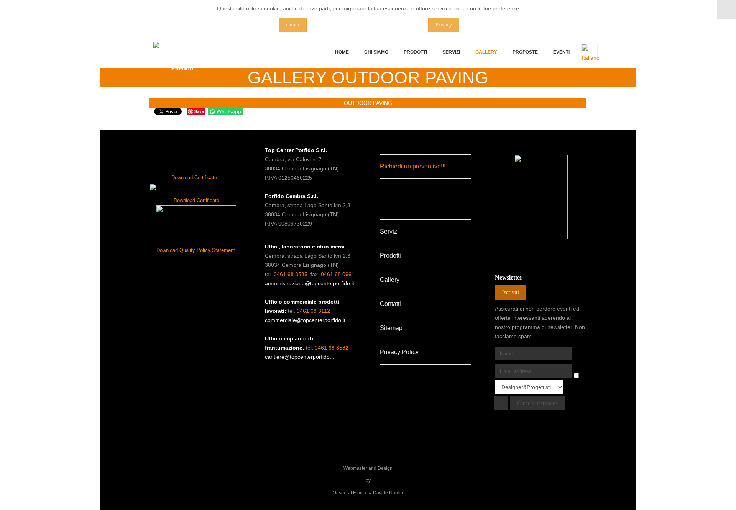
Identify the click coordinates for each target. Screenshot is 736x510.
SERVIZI (451, 52)
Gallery (486, 52)
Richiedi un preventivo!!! (412, 166)
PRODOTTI (415, 52)
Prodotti (390, 255)
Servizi (389, 231)
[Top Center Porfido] (182, 60)
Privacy (443, 25)
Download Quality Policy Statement (195, 250)
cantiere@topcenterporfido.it (299, 357)
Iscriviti (510, 292)
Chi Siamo (376, 52)
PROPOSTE (525, 52)
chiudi (292, 25)
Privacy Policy (399, 352)
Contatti (390, 304)
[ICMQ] (153, 187)
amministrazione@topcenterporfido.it (309, 283)
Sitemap (391, 328)
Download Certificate (194, 177)
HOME (342, 52)
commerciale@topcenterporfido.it (305, 320)
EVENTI (561, 52)
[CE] (196, 225)
